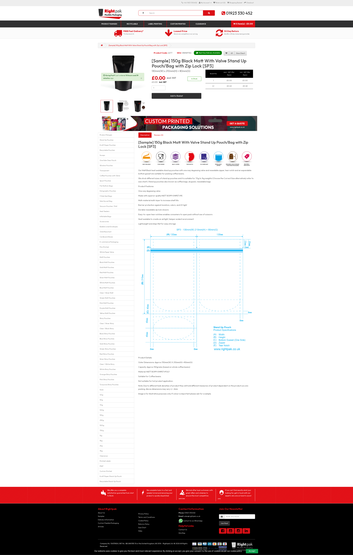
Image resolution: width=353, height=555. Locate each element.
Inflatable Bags (105, 216)
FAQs (140, 531)
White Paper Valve (107, 252)
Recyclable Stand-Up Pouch (110, 481)
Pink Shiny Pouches (107, 379)
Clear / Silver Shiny (107, 323)
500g (102, 425)
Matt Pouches (105, 257)
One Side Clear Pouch (108, 160)
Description (145, 135)
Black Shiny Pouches (107, 334)
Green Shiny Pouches (108, 349)
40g (101, 395)
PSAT (101, 466)
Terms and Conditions (146, 517)
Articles (101, 527)
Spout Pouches (105, 181)
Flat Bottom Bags (106, 186)
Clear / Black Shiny (107, 328)
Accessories (104, 221)
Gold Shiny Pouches (107, 344)
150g (101, 415)
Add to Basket (176, 95)
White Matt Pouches (107, 283)
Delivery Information (106, 520)
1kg (101, 435)
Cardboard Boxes (106, 237)
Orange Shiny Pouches (108, 374)
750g (102, 430)
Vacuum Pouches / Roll (108, 206)
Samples (101, 516)
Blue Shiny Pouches (107, 339)
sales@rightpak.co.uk (189, 516)
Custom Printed (177, 24)
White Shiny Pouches (108, 369)
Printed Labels (105, 461)
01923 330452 (187, 513)
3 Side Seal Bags (106, 196)
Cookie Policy (143, 521)
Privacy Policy (143, 514)
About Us (101, 513)
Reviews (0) (158, 135)
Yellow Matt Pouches (107, 313)
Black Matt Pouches (107, 262)
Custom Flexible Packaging (108, 523)
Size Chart (142, 527)
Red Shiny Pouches (107, 354)
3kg (101, 451)
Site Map (182, 533)
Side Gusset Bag (106, 201)
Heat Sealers (104, 211)
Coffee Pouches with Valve (110, 176)
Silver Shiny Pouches (107, 359)
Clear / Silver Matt (106, 293)
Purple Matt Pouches (107, 308)
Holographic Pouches (108, 191)
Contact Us (183, 530)
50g (101, 400)
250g (102, 420)
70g (101, 405)
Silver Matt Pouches (107, 278)
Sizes (102, 390)
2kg (101, 446)
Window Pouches (106, 165)
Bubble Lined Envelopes (109, 227)
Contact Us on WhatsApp (192, 521)
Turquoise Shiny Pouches (109, 385)
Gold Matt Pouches (107, 267)
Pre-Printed (104, 247)
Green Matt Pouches (107, 298)
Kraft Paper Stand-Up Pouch (111, 476)
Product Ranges (109, 24)
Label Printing (155, 24)
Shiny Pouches (105, 318)
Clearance (201, 24)
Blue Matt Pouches (107, 288)
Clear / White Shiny (107, 364)
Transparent (104, 171)
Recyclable (132, 24)
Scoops (102, 155)
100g (102, 410)
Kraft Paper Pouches (108, 145)
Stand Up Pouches (106, 140)
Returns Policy (143, 524)
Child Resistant (105, 232)
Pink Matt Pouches (107, 303)
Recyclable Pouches (107, 150)
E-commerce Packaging (109, 242)
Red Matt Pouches (106, 272)
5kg (101, 441)
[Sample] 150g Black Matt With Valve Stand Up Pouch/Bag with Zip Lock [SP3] (138, 45)
